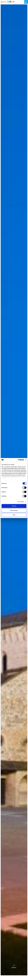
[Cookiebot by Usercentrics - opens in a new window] (18, 460)
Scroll (14, 967)
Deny (14, 514)
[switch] (24, 488)
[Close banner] (25, 459)
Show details (21, 501)
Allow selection (14, 510)
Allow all (14, 506)
